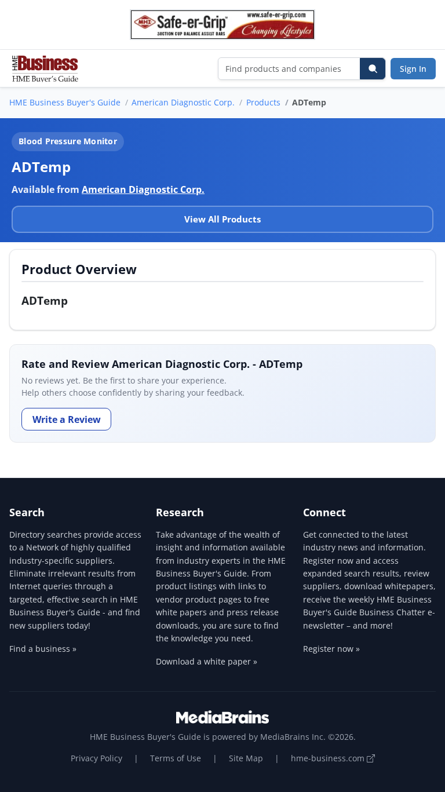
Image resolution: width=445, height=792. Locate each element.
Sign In (413, 68)
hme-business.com (329, 758)
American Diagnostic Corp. (183, 102)
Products (263, 102)
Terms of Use (175, 758)
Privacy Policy (96, 758)
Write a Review (66, 419)
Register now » (331, 648)
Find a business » (42, 648)
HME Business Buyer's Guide (65, 102)
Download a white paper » (206, 661)
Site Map (246, 758)
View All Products (222, 219)
